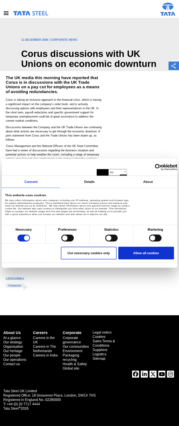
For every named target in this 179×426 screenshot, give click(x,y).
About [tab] (148, 182)
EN (111, 172)
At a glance (12, 338)
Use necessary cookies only (88, 253)
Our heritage (12, 351)
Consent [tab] (31, 182)
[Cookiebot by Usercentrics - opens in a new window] (158, 167)
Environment (72, 351)
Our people (12, 355)
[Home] (31, 13)
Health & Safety (75, 364)
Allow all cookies (146, 253)
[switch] (67, 238)
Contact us (11, 364)
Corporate (14, 285)
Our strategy (12, 342)
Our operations (14, 359)
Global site (71, 368)
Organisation (13, 346)
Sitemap (99, 358)
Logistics (99, 354)
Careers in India (45, 355)
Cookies (99, 337)
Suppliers (100, 350)
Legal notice (102, 332)
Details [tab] (89, 182)
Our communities (76, 346)
